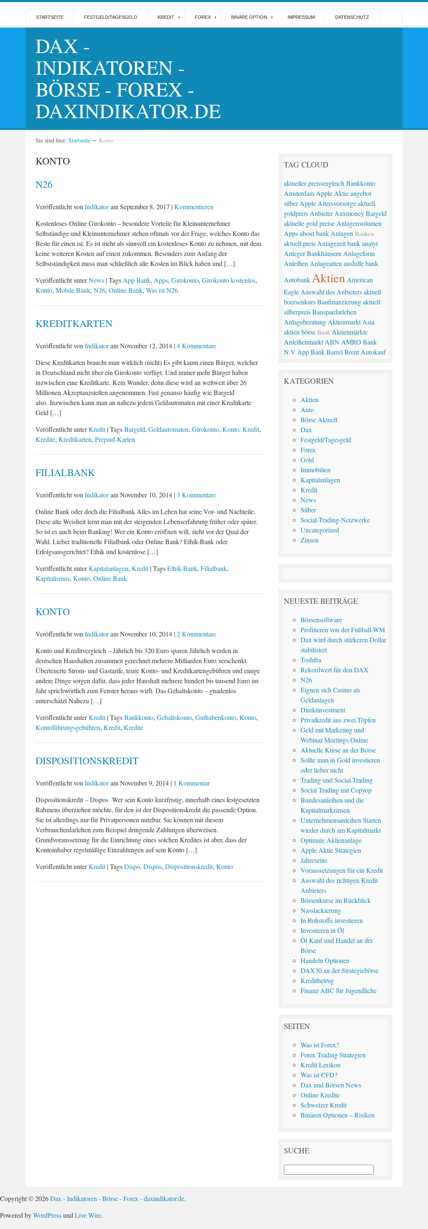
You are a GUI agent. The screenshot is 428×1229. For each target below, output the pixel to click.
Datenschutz (352, 17)
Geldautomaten (168, 429)
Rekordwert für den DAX (335, 669)
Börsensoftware (321, 619)
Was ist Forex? (320, 1044)
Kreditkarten (74, 323)
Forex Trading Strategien (333, 1054)
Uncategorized (320, 529)
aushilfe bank (361, 263)
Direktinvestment (323, 709)
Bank (323, 332)
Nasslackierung (321, 910)
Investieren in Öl (322, 930)
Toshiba (311, 659)
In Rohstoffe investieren (332, 920)
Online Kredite (320, 1094)
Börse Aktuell (319, 419)
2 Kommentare (196, 633)
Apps (161, 280)
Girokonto (185, 280)
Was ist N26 (162, 290)
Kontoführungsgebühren (68, 727)
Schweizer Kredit (323, 1104)
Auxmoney (349, 213)
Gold (307, 459)
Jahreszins (314, 860)
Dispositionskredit (87, 760)
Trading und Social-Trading (337, 779)
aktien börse (300, 331)
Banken (364, 233)
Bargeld (134, 429)
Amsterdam (299, 193)
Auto (307, 409)
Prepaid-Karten (115, 439)
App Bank (136, 280)
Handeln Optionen (325, 960)
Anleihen (296, 263)
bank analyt (362, 243)
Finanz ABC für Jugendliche (339, 990)
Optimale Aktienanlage (331, 840)
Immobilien (316, 469)
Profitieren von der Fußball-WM (343, 629)
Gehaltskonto (174, 717)
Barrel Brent (342, 351)
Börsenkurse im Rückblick (336, 900)
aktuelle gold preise (309, 223)
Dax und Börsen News (331, 1084)
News (96, 280)
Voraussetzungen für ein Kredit (342, 870)
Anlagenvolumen (359, 223)
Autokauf (373, 351)
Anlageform (358, 253)
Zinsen (309, 539)
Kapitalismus (53, 578)
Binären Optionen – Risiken (337, 1114)
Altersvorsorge (337, 203)
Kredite (45, 439)
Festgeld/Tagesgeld (110, 17)
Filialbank (65, 472)
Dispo (132, 866)
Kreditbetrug (317, 980)
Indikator (97, 206)
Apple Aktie (332, 193)
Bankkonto (138, 717)
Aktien (328, 277)
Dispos (152, 866)
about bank (314, 233)
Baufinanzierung (339, 301)
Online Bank (126, 290)
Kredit (166, 17)
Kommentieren (194, 206)
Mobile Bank (73, 290)
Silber (308, 509)
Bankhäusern (324, 253)
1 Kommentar (191, 782)
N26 (44, 184)
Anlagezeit (331, 243)
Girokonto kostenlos (228, 280)
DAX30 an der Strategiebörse (340, 970)
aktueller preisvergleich (314, 183)
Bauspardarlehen (334, 311)
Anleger (294, 253)
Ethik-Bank (182, 568)
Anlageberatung (305, 321)
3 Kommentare (196, 494)
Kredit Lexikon (321, 1064)
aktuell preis (300, 243)
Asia (368, 321)
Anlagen (342, 233)
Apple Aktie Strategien (331, 850)
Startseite (50, 17)
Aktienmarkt (344, 321)
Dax (306, 429)
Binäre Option (249, 17)
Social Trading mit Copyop (336, 790)
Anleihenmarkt (303, 341)
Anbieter (321, 213)
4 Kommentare (196, 345)
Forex (203, 17)
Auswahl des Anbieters (331, 291)
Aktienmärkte (350, 331)
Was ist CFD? (319, 1074)
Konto (44, 290)
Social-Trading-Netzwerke (335, 519)
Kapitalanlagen (108, 568)
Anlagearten (326, 263)
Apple (308, 203)
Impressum (301, 17)
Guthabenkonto (215, 717)
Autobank (297, 279)
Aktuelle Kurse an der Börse (338, 749)
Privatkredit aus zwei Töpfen (338, 719)
